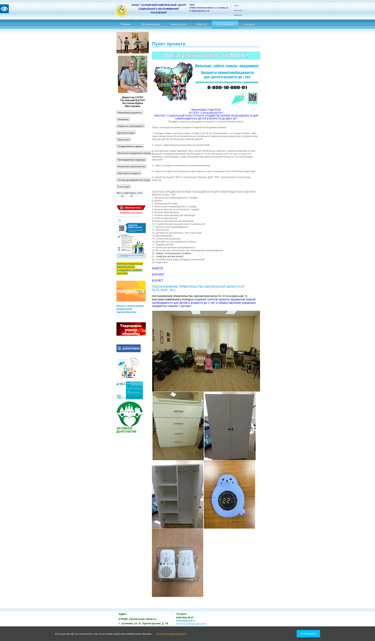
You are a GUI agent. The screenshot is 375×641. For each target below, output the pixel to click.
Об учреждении (150, 24)
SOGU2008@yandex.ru (186, 620)
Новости (201, 24)
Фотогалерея (225, 24)
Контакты (249, 24)
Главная (125, 24)
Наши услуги (178, 24)
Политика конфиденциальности (191, 623)
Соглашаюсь (308, 633)
